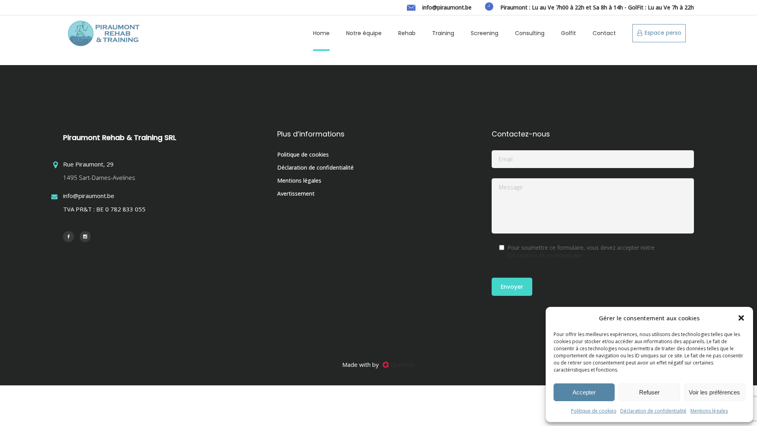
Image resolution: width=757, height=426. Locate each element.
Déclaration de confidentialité (653, 410)
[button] (741, 318)
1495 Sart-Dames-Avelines (99, 177)
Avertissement (296, 193)
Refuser (649, 392)
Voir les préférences (714, 392)
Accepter (584, 392)
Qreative (403, 364)
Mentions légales (709, 410)
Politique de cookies (593, 410)
